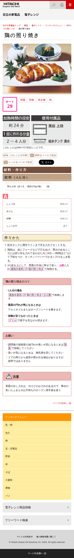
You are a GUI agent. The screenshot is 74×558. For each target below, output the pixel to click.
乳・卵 (8, 425)
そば (7, 472)
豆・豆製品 (11, 448)
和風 (22, 99)
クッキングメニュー (54, 25)
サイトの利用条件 (25, 536)
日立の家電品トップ (11, 25)
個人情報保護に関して (46, 536)
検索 (54, 5)
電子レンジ (36, 25)
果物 (7, 488)
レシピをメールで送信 (20, 162)
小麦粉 (8, 480)
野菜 (7, 456)
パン (7, 495)
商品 (26, 25)
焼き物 (41, 99)
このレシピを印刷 (18, 155)
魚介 (7, 432)
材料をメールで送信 (45, 155)
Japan (62, 5)
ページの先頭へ (60, 403)
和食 (31, 99)
